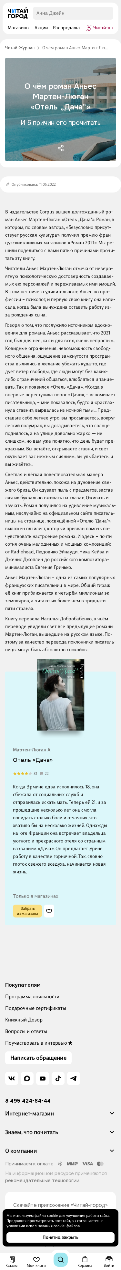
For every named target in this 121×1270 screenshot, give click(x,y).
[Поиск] (61, 1260)
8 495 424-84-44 (28, 1101)
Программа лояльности (32, 996)
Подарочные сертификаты (35, 1008)
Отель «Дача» (33, 760)
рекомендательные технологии (42, 1180)
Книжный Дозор (24, 1020)
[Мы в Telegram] (73, 1078)
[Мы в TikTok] (58, 1078)
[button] (60, 1116)
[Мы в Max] (27, 1078)
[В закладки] (49, 911)
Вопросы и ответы (26, 1031)
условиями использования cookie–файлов (43, 1226)
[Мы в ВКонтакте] (11, 1078)
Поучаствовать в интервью (36, 1043)
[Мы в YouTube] (42, 1078)
